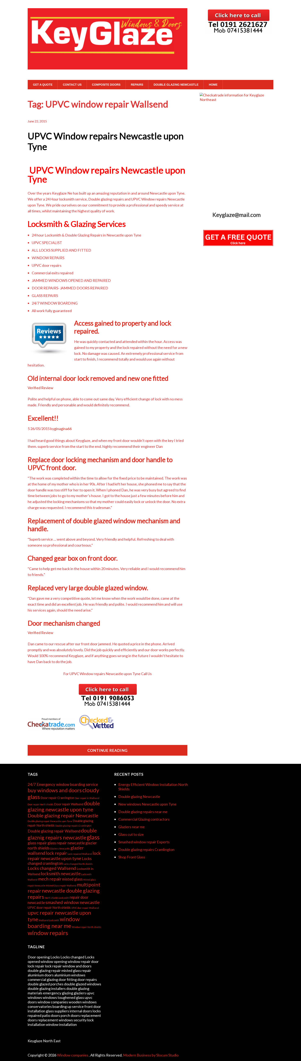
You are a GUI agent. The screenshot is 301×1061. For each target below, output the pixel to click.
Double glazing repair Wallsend (54, 831)
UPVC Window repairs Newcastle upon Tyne (106, 141)
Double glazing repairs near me (142, 811)
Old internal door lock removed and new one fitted (98, 378)
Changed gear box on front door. (73, 558)
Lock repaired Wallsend (80, 854)
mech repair (49, 879)
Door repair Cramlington (57, 798)
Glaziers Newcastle (60, 848)
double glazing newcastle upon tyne (64, 806)
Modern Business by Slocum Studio (151, 1055)
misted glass (72, 879)
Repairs (137, 84)
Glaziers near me (131, 827)
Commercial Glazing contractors (144, 819)
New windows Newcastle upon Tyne (147, 804)
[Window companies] (107, 62)
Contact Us (72, 84)
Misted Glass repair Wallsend (61, 885)
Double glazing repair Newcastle (63, 815)
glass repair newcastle (66, 843)
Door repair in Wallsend (87, 798)
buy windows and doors (55, 790)
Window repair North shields (86, 927)
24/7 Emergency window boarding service (63, 784)
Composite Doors (106, 84)
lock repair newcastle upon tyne (64, 855)
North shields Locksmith (57, 897)
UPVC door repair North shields (49, 907)
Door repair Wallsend (68, 804)
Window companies (73, 1055)
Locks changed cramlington (60, 861)
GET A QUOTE (42, 84)
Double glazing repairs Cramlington (73, 825)
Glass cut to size (131, 834)
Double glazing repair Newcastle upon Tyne (50, 821)
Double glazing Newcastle (176, 84)
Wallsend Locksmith (49, 920)
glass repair (37, 843)
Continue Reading (107, 750)
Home (213, 84)
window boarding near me (54, 922)
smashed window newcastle (72, 902)
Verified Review (40, 387)
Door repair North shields (40, 804)
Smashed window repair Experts (144, 842)
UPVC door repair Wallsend (85, 907)
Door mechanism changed (64, 623)
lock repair (56, 853)
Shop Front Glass (131, 857)
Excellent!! (43, 418)
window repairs (48, 932)
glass (93, 837)
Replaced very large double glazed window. (88, 588)
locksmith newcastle (61, 873)
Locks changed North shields (78, 864)
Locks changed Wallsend (52, 868)
